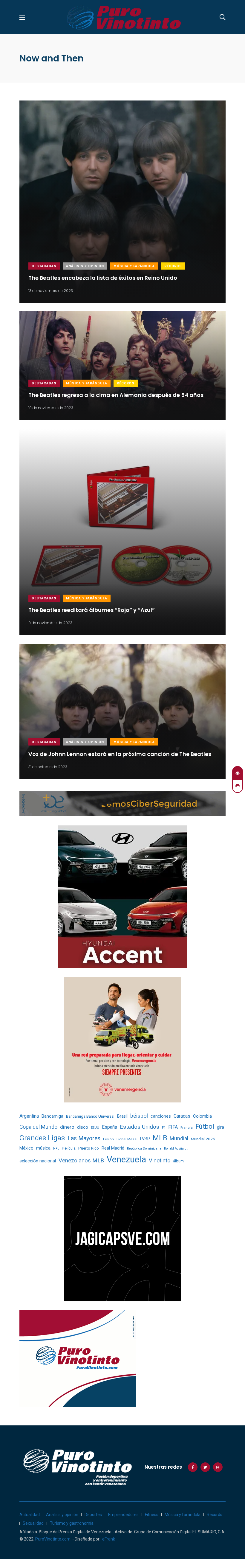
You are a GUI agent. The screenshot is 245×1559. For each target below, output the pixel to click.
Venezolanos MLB (81, 1160)
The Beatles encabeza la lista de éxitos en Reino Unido (102, 278)
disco (82, 1127)
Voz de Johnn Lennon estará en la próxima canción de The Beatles (119, 753)
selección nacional (37, 1161)
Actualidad (29, 1514)
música (43, 1148)
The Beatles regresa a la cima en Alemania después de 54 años (115, 395)
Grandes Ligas (42, 1138)
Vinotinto (159, 1160)
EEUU (95, 1128)
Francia (186, 1127)
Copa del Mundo (38, 1127)
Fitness (151, 1514)
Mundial (179, 1138)
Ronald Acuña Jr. (176, 1148)
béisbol (139, 1116)
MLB (160, 1138)
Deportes (93, 1514)
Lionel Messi (127, 1139)
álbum (178, 1161)
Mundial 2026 (203, 1138)
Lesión (108, 1139)
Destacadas (44, 266)
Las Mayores (84, 1138)
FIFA (173, 1127)
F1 (164, 1128)
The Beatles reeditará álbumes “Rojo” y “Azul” (91, 610)
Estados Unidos (139, 1126)
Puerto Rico (88, 1148)
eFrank (108, 1539)
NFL (56, 1148)
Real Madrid (113, 1148)
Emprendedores (123, 1514)
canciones (161, 1116)
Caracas (182, 1116)
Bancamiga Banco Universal (90, 1116)
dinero (67, 1127)
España (109, 1127)
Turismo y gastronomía (72, 1523)
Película (69, 1148)
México (26, 1148)
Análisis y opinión (85, 266)
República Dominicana (144, 1148)
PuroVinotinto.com (53, 1539)
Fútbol (204, 1126)
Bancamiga (52, 1116)
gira (220, 1127)
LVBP (145, 1138)
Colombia (202, 1116)
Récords (173, 266)
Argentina (29, 1116)
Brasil (122, 1116)
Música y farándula (134, 266)
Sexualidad (33, 1523)
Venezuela (126, 1159)
